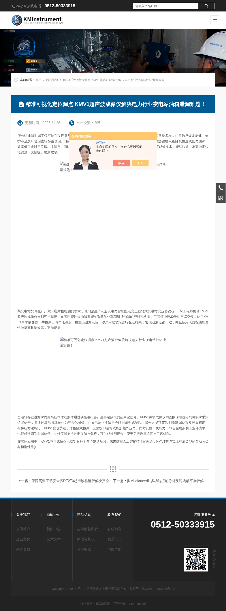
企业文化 (23, 539)
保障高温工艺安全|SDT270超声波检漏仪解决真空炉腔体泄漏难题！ (84, 481)
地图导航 (114, 549)
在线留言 (114, 529)
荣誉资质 (23, 549)
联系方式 (114, 539)
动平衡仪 (84, 549)
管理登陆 (120, 603)
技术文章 (54, 539)
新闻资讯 (52, 80)
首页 (38, 80)
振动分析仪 (86, 539)
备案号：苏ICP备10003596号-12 (152, 588)
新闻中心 (54, 529)
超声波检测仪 (87, 529)
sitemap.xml (137, 603)
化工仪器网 (103, 603)
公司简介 (23, 529)
